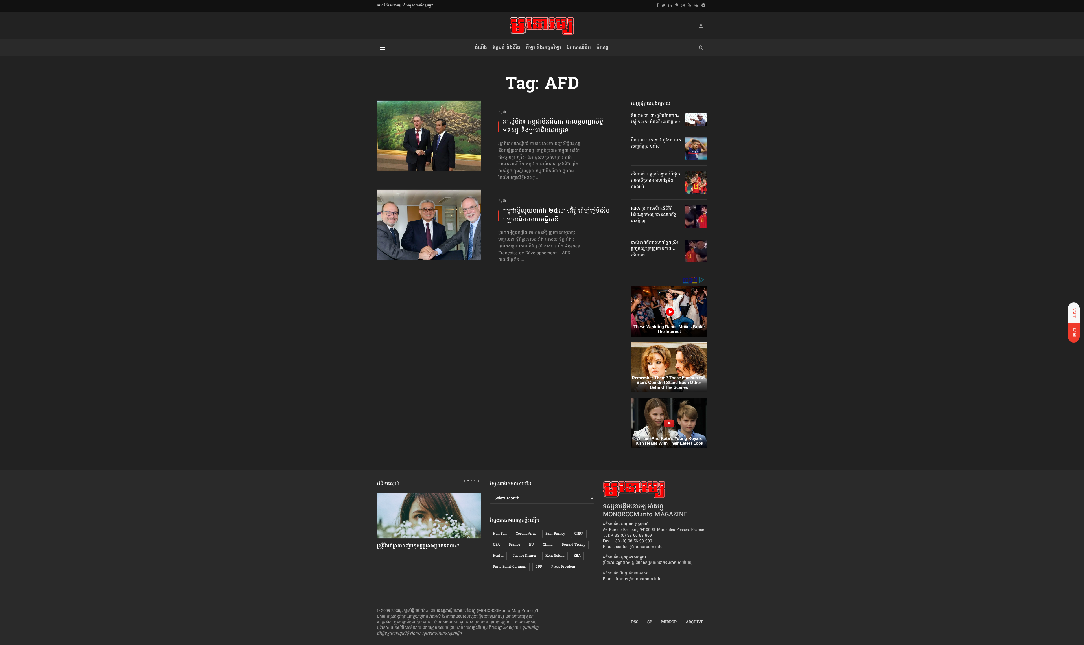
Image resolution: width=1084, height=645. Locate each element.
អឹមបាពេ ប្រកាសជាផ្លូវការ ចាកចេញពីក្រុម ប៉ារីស (656, 143)
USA (496, 544)
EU (531, 544)
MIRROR (669, 622)
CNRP (578, 533)
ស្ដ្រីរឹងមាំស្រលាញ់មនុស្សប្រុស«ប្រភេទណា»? (418, 546)
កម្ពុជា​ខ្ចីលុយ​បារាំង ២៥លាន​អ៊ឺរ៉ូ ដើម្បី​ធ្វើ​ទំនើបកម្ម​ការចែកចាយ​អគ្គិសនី (556, 216)
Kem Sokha (555, 555)
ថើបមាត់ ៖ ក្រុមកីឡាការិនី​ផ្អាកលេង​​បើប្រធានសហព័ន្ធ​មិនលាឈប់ (655, 180)
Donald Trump (573, 544)
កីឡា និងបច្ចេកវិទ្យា (543, 47)
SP (649, 622)
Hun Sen (500, 533)
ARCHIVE (694, 622)
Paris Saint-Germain (509, 566)
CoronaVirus (526, 533)
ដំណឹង (481, 47)
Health (498, 555)
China (548, 544)
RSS (634, 622)
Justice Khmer (524, 555)
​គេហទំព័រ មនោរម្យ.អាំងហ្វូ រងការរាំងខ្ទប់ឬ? (405, 5)
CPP (539, 566)
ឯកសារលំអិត (579, 47)
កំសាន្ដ (602, 47)
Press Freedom (563, 566)
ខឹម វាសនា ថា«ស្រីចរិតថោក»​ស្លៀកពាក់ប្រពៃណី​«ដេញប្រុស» (656, 119)
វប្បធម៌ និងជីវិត (506, 47)
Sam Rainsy (555, 533)
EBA (577, 555)
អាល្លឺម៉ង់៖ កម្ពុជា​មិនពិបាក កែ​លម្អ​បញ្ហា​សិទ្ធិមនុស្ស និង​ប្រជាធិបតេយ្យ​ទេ (553, 126)
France (514, 544)
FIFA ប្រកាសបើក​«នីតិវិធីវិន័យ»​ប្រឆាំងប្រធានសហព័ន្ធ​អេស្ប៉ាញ (654, 214)
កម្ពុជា (502, 112)
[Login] (701, 25)
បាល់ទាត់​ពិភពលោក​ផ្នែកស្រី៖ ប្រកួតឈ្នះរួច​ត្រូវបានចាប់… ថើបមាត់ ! (654, 249)
